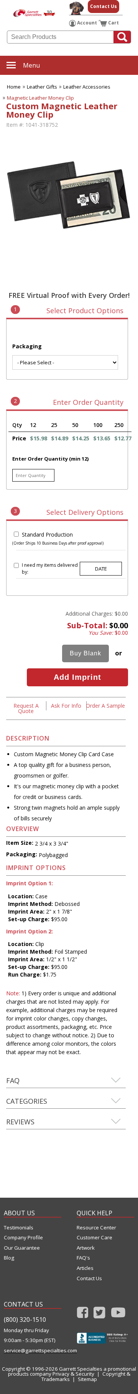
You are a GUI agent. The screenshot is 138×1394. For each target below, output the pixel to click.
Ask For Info (66, 705)
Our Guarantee (22, 1247)
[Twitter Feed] (99, 1315)
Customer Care (94, 1237)
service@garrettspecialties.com (32, 1350)
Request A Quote (26, 708)
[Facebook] (83, 1315)
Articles (85, 1268)
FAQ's (83, 1257)
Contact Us (103, 6)
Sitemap (87, 1379)
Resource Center (96, 1227)
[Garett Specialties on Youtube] (118, 1315)
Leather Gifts (42, 86)
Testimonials (18, 1227)
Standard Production (47, 534)
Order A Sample (105, 705)
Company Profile (23, 1237)
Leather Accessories (86, 86)
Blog (9, 1257)
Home (14, 86)
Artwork (86, 1247)
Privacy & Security (73, 1373)
